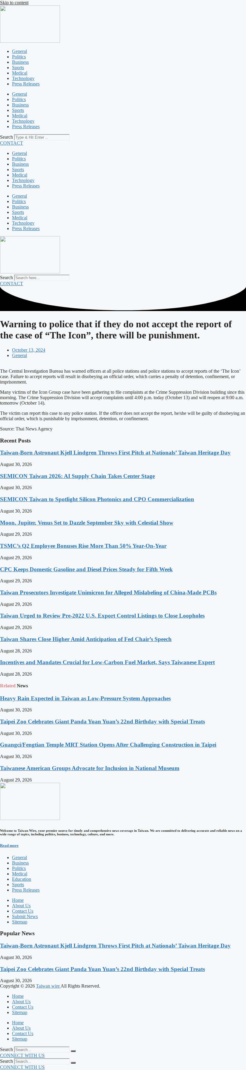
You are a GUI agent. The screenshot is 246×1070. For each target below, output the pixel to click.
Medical (19, 73)
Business (20, 62)
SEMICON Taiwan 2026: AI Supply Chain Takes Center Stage (77, 476)
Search (6, 137)
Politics (19, 56)
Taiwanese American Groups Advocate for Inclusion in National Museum (89, 768)
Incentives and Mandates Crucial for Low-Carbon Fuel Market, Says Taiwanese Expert (107, 662)
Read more (9, 845)
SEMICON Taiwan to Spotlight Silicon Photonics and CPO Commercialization (97, 499)
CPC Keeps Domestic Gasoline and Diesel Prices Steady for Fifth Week (86, 569)
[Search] (73, 1051)
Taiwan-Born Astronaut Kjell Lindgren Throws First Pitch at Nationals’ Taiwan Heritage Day (115, 452)
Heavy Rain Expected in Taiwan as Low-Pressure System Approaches (85, 698)
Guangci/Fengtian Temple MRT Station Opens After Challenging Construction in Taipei (108, 745)
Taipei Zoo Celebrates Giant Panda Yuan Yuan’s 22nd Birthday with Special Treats (102, 721)
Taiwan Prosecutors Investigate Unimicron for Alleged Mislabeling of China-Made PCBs (108, 592)
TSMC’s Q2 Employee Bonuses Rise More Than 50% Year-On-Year (83, 546)
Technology (23, 78)
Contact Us (22, 1007)
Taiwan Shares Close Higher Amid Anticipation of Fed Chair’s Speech (86, 639)
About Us (21, 1001)
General (19, 51)
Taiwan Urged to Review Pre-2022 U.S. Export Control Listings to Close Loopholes (102, 615)
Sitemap (19, 1012)
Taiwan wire (48, 985)
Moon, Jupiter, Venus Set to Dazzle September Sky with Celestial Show (86, 523)
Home (18, 996)
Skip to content (14, 2)
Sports (18, 67)
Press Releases (26, 83)
